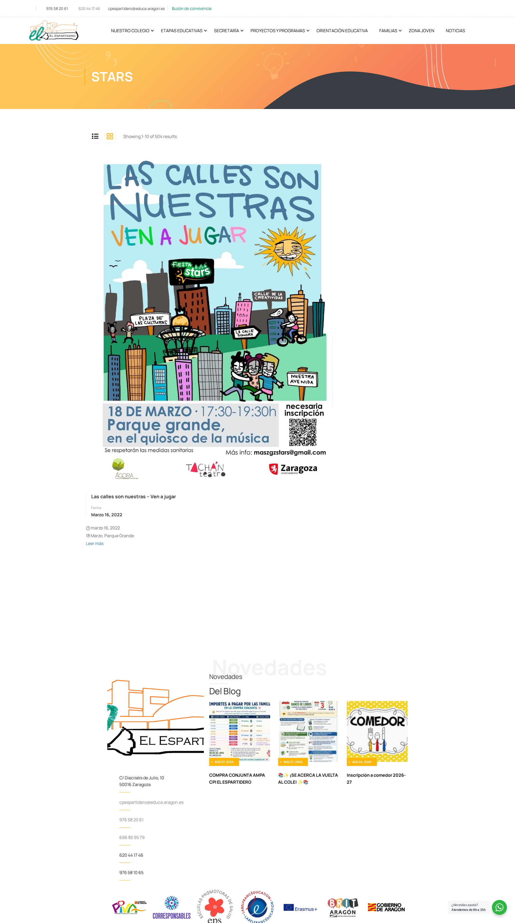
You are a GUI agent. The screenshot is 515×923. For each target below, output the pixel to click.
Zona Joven (421, 31)
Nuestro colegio (130, 31)
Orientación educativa (342, 31)
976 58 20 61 (57, 8)
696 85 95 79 (132, 837)
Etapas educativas (182, 31)
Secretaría (226, 31)
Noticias (455, 31)
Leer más (95, 543)
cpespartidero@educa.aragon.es (136, 8)
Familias (388, 31)
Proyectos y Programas (278, 31)
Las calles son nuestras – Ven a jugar (133, 496)
